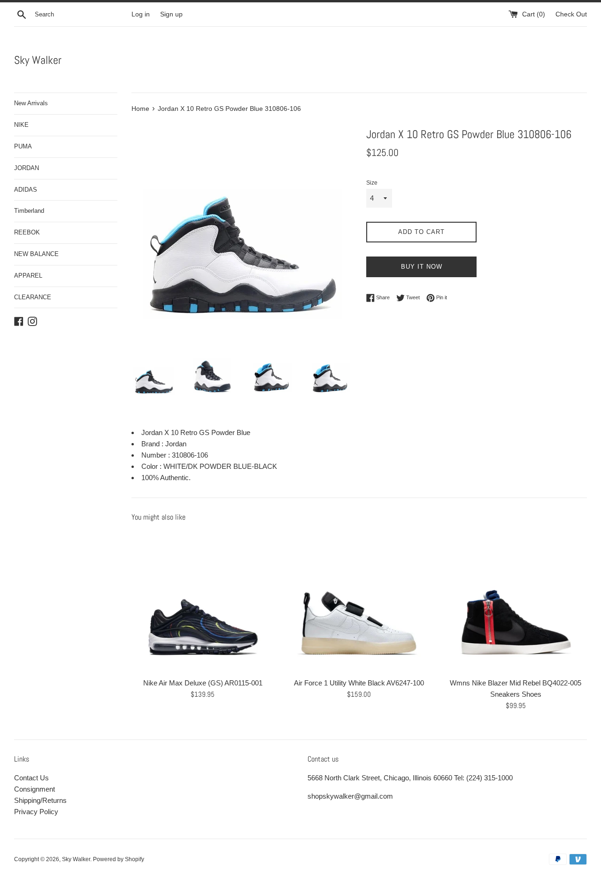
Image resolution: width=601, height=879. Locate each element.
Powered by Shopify (118, 859)
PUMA (23, 146)
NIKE (21, 124)
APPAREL (28, 275)
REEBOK (27, 232)
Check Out (571, 14)
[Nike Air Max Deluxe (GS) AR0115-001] (202, 601)
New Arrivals (31, 103)
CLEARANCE (32, 297)
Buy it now (421, 266)
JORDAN (26, 167)
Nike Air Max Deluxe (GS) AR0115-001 (202, 683)
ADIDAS (25, 189)
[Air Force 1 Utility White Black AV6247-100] (359, 601)
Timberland (29, 210)
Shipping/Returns (40, 800)
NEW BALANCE (36, 253)
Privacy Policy (36, 812)
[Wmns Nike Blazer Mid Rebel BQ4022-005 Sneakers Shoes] (516, 601)
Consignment (34, 789)
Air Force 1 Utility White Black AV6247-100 (359, 683)
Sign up (171, 14)
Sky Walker (38, 60)
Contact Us (31, 778)
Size (372, 182)
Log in (140, 14)
